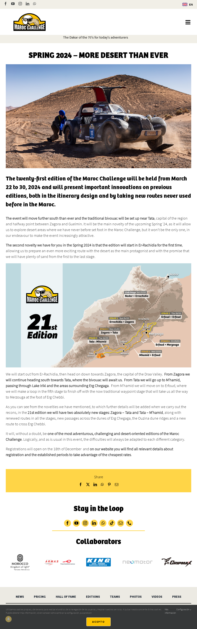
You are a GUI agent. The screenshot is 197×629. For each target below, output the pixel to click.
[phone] (129, 523)
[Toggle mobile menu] (188, 22)
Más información (170, 611)
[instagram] (85, 523)
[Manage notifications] (8, 619)
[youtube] (76, 523)
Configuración (183, 609)
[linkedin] (94, 523)
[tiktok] (111, 523)
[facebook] (67, 523)
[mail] (120, 523)
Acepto (98, 621)
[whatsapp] (102, 523)
